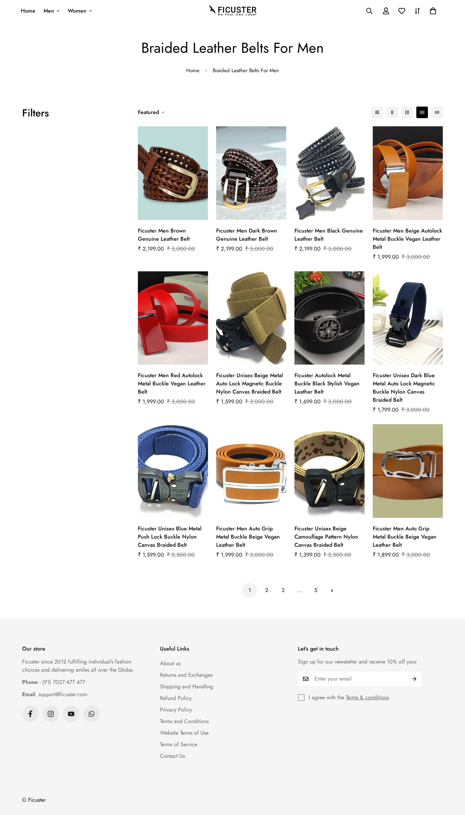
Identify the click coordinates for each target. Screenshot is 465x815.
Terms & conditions (367, 697)
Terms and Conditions (184, 721)
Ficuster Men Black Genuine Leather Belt (328, 235)
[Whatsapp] (91, 714)
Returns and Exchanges (186, 675)
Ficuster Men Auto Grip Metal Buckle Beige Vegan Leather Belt (248, 537)
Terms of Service (178, 744)
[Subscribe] (414, 679)
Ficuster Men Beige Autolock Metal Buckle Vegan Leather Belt (407, 239)
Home (28, 11)
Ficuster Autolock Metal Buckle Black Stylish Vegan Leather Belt (326, 383)
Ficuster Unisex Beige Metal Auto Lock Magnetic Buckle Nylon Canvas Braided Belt (249, 383)
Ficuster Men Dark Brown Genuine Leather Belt (246, 235)
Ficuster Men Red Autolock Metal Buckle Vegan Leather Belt (172, 383)
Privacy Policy (176, 710)
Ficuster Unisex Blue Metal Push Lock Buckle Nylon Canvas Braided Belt (170, 537)
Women (77, 11)
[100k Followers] (51, 714)
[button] (433, 11)
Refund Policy (176, 698)
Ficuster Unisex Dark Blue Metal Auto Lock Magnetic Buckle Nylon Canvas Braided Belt (404, 387)
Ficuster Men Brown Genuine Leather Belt (164, 235)
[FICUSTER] (232, 11)
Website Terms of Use (184, 733)
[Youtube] (71, 714)
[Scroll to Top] (452, 778)
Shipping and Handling (186, 686)
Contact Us (172, 756)
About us (170, 663)
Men (49, 11)
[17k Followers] (30, 714)
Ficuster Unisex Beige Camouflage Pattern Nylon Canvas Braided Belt (326, 537)
